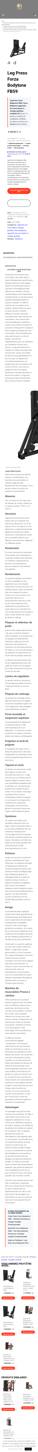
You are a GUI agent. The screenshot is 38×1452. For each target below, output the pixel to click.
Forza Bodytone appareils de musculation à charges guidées (17, 233)
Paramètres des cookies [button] (15, 1449)
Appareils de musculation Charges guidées (17, 227)
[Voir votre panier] (35, 15)
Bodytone (19, 239)
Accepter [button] (28, 1449)
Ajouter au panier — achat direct (19, 203)
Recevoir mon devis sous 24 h (19, 190)
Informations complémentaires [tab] (17, 257)
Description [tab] (8, 253)
